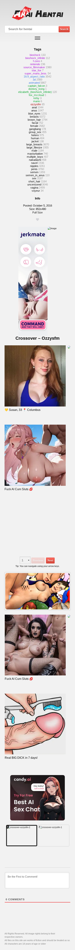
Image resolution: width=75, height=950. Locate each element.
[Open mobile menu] (37, 38)
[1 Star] (37, 219)
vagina (34, 187)
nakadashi (35, 159)
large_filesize (34, 147)
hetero (35, 135)
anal (34, 107)
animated (34, 82)
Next (50, 560)
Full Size (37, 212)
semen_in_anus (35, 175)
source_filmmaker (34, 67)
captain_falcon (36, 85)
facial (35, 122)
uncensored (34, 184)
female (34, 125)
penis (34, 169)
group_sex (35, 132)
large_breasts (34, 144)
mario (36, 101)
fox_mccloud (36, 95)
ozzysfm (36, 104)
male (34, 150)
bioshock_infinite (35, 58)
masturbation (35, 153)
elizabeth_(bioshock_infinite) (35, 91)
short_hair (34, 181)
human (35, 138)
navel (34, 162)
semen (34, 172)
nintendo (35, 64)
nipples (34, 165)
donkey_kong (36, 88)
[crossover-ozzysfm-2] (21, 835)
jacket (35, 141)
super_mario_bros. (36, 73)
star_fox (36, 70)
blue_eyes (34, 113)
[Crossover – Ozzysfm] (38, 591)
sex (34, 178)
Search (64, 29)
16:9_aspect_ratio (34, 76)
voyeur (36, 190)
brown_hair (34, 119)
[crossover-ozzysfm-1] (53, 835)
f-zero (36, 61)
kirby (36, 98)
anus (34, 110)
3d (34, 79)
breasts (34, 116)
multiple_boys (35, 156)
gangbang (35, 128)
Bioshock (35, 54)
